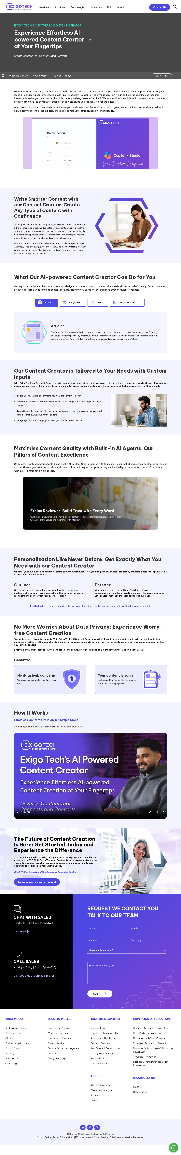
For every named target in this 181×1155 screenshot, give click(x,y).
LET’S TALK (161, 75)
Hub (109, 7)
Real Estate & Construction (105, 1048)
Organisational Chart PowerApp (150, 1038)
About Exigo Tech (100, 1085)
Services (44, 7)
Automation (11, 1058)
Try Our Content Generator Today (35, 882)
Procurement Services (59, 1028)
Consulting (11, 1063)
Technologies (77, 7)
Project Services (56, 1043)
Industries (96, 7)
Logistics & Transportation (104, 1033)
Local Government (100, 1063)
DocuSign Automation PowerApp (151, 1028)
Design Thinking (56, 1058)
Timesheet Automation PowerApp (151, 1043)
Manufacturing (98, 1028)
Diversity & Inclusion (101, 1090)
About (120, 7)
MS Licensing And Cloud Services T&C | (95, 1137)
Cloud (8, 1038)
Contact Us (159, 7)
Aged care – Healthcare (103, 1038)
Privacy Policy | (44, 1137)
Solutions (59, 7)
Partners (95, 1095)
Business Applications (17, 1043)
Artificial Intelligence (16, 1028)
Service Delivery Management (64, 1048)
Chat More (20, 931)
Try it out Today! (61, 75)
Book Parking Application (147, 1033)
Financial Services (100, 1043)
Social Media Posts (129, 302)
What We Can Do (18, 75)
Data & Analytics (14, 1048)
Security (9, 1053)
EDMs (100, 302)
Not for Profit (97, 1058)
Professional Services (59, 1038)
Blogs (136, 1087)
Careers (94, 1100)
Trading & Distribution (102, 1053)
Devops (52, 1053)
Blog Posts (74, 302)
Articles (48, 302)
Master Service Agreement (131, 1137)
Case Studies (140, 1092)
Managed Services (58, 1033)
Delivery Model (13, 1033)
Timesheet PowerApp (145, 1056)
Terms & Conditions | (64, 1137)
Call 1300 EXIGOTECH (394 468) (32, 975)
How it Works (40, 75)
